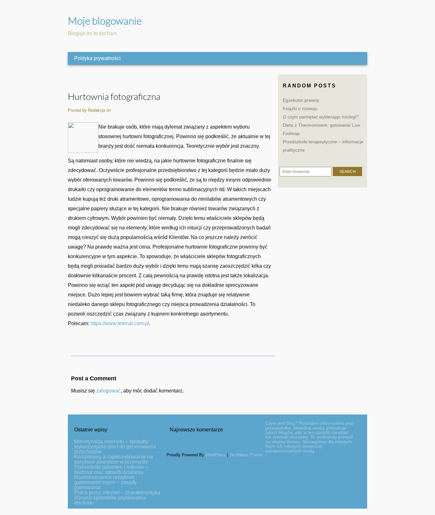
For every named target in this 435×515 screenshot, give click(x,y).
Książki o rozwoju (300, 108)
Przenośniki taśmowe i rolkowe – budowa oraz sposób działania (111, 469)
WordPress (215, 454)
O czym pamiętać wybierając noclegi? (321, 116)
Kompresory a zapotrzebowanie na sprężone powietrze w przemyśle (113, 459)
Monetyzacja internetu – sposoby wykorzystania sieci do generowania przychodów (115, 446)
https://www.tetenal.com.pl (119, 323)
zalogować (108, 390)
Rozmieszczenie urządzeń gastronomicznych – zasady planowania (105, 482)
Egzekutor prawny (301, 100)
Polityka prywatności (97, 58)
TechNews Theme (245, 454)
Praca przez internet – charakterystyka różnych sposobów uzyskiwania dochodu (117, 497)
